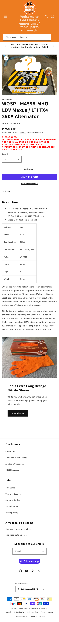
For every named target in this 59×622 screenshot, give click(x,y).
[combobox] (27, 37)
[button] (5, 16)
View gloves (18, 413)
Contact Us (10, 451)
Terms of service (47, 612)
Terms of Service (13, 494)
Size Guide (10, 488)
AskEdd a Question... (15, 464)
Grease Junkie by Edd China (28, 609)
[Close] (54, 37)
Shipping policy (22, 616)
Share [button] (7, 191)
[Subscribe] (43, 551)
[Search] (48, 37)
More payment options (29, 183)
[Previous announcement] (5, 46)
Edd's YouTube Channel (16, 457)
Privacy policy (11, 512)
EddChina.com (12, 470)
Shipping (23, 133)
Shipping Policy (12, 500)
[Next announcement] (54, 46)
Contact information (37, 616)
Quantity (5, 154)
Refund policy (11, 506)
